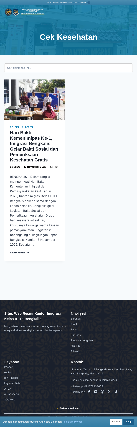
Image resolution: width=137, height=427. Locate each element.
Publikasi (76, 334)
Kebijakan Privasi (72, 421)
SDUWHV (9, 399)
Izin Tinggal (11, 377)
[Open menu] (129, 12)
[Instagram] (96, 392)
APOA (7, 388)
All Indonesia (11, 393)
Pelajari (116, 421)
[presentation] (34, 99)
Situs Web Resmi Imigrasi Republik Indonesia (66, 2)
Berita (29, 127)
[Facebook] (89, 392)
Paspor (8, 366)
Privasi (74, 351)
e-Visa (7, 372)
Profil (74, 324)
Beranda (76, 318)
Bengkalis (16, 127)
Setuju (128, 421)
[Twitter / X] (110, 392)
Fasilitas (75, 345)
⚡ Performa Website (67, 408)
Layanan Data (12, 383)
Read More (19, 252)
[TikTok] (116, 392)
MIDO (17, 166)
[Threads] (103, 392)
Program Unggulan (82, 340)
